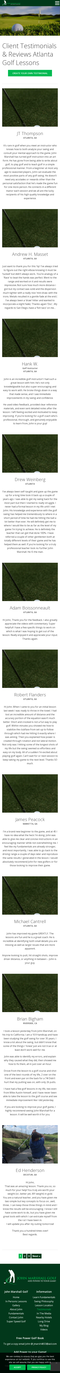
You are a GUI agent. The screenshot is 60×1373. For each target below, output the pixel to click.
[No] (56, 1362)
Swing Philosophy (44, 1301)
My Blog (43, 1325)
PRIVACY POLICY (39, 1367)
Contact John (16, 1317)
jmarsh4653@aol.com (45, 1343)
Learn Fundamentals (44, 1297)
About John (16, 1309)
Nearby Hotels (44, 1317)
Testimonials (44, 1309)
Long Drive (44, 1321)
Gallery (16, 1305)
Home (16, 1297)
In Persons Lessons (16, 1301)
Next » (36, 1256)
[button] (57, 3)
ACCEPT (17, 1367)
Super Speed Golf (16, 1321)
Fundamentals (16, 1313)
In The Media (44, 1313)
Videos (44, 1329)
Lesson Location (44, 1305)
